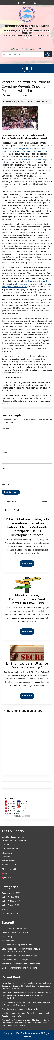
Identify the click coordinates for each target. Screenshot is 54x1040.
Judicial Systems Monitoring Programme (19, 968)
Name (5, 452)
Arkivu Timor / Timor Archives (15, 928)
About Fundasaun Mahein (13, 837)
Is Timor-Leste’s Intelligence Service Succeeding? (27, 665)
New (4, 909)
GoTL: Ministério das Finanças (15, 959)
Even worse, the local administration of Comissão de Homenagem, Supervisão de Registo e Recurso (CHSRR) (26, 284)
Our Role (5, 844)
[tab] (27, 68)
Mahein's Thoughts (10, 901)
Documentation (8, 940)
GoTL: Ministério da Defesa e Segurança (19, 955)
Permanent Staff (9, 864)
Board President (9, 860)
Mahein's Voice (8, 905)
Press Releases (8, 913)
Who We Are (7, 853)
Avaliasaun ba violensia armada (15, 932)
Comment (7, 428)
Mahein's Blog (8, 897)
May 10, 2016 (10, 101)
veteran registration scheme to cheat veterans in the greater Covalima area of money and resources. (24, 151)
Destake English (9, 893)
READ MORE (28, 564)
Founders (6, 856)
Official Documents (10, 848)
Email (5, 468)
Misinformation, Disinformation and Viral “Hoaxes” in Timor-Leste (27, 599)
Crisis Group (7, 936)
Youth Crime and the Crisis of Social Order (20, 1009)
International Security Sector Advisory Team (21, 963)
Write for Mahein (9, 869)
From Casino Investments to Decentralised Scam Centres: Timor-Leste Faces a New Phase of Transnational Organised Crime (27, 995)
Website (5, 484)
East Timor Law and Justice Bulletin (17, 944)
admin (23, 101)
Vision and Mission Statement (15, 840)
